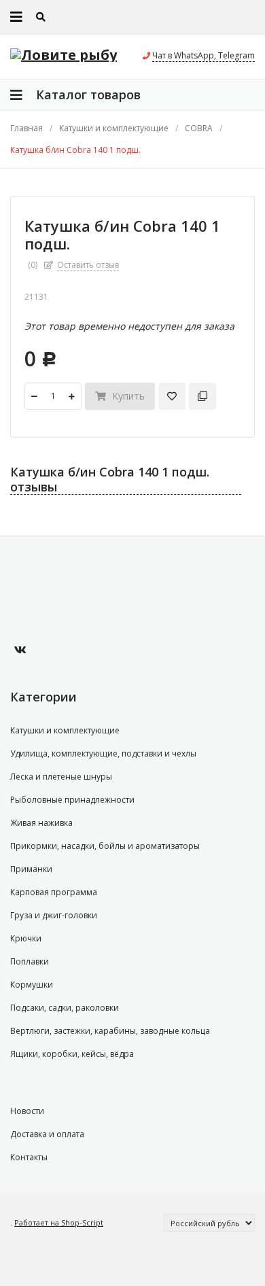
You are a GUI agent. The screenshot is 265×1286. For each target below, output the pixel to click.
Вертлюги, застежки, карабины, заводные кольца (110, 1031)
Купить (127, 395)
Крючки (25, 938)
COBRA (199, 128)
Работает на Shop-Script (58, 1222)
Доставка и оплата (47, 1134)
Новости (27, 1111)
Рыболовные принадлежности (72, 799)
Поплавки (29, 961)
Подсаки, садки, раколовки (64, 1007)
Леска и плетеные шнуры (61, 776)
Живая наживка (41, 823)
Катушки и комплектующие (114, 128)
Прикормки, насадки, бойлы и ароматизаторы (105, 846)
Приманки (31, 869)
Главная (26, 128)
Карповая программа (53, 892)
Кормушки (31, 984)
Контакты (29, 1157)
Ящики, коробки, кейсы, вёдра (72, 1054)
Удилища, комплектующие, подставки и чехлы (103, 753)
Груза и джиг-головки (53, 915)
